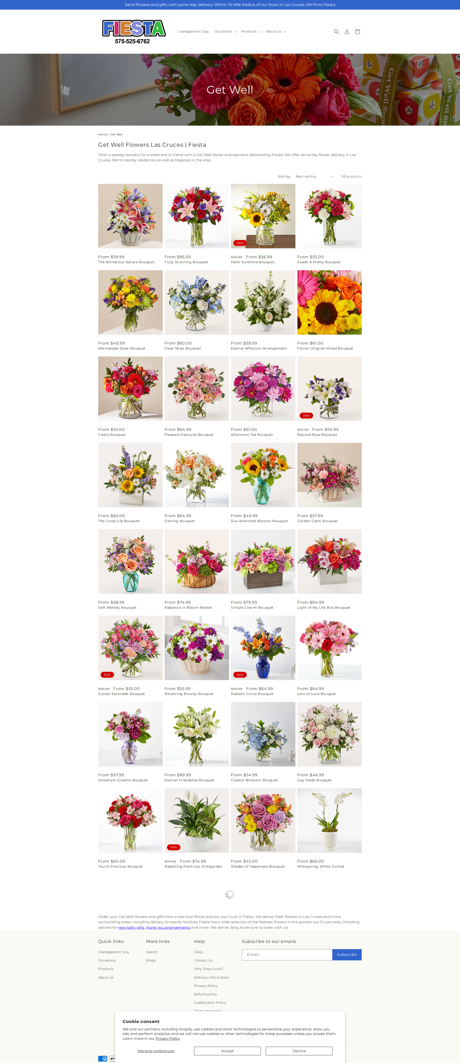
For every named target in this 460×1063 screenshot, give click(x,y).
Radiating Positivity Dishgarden (194, 866)
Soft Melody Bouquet (117, 607)
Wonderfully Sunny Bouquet (190, 953)
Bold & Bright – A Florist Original (261, 953)
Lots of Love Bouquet (316, 694)
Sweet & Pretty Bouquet (319, 262)
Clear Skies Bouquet (183, 348)
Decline (299, 1051)
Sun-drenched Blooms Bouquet (259, 521)
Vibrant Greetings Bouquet (321, 953)
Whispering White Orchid (320, 866)
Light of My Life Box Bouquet (324, 607)
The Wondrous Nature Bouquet (126, 262)
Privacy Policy (168, 1038)
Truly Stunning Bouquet (186, 262)
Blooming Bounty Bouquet (189, 694)
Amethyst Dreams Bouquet (123, 780)
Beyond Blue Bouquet (317, 434)
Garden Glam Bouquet (317, 521)
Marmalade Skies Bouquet (122, 348)
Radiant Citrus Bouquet (252, 694)
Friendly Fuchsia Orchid (120, 953)
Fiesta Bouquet (112, 434)
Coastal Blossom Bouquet (254, 780)
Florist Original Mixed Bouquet (325, 348)
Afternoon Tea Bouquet (252, 434)
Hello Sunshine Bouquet (253, 262)
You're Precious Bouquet (120, 866)
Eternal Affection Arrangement (259, 348)
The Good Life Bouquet (119, 521)
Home (102, 134)
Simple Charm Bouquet (252, 607)
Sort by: (284, 176)
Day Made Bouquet (314, 780)
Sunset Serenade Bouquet (121, 694)
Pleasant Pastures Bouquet (189, 434)
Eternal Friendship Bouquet (190, 780)
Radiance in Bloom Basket (188, 607)
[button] (225, 31)
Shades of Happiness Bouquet (258, 866)
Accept (227, 1051)
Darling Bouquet (180, 521)
